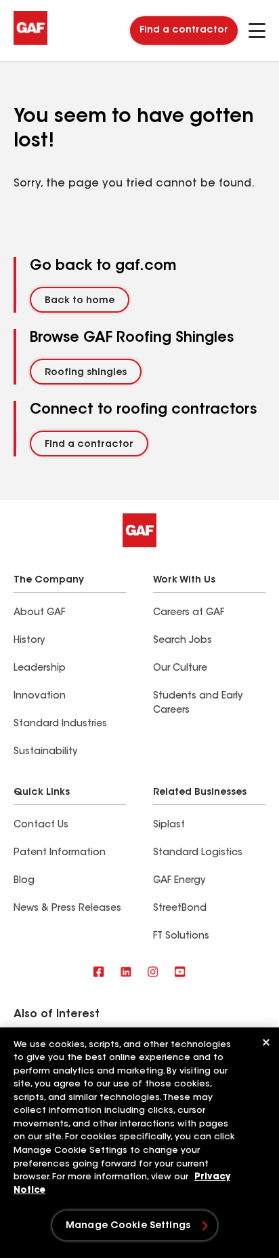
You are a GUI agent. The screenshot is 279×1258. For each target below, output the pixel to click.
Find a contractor (184, 30)
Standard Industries (60, 724)
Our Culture (180, 668)
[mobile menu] (257, 30)
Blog (24, 881)
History (29, 641)
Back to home (79, 301)
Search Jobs (182, 641)
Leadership (40, 668)
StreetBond (180, 908)
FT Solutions (181, 936)
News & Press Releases (67, 908)
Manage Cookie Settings (128, 1226)
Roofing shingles (86, 373)
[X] (126, 973)
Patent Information (60, 853)
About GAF (39, 613)
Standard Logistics (197, 853)
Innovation (40, 696)
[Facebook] (98, 973)
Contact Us (41, 825)
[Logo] (30, 42)
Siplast (169, 825)
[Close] (266, 1042)
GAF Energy (179, 881)
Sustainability (45, 752)
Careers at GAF (188, 613)
